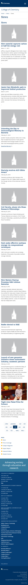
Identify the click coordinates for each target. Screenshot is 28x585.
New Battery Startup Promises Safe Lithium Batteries (10, 282)
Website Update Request (7, 544)
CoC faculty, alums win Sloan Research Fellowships (13, 208)
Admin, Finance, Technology (8, 523)
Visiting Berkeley (6, 558)
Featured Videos (7, 451)
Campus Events (5, 554)
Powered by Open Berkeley (20, 572)
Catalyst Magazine (8, 445)
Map (2, 483)
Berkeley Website (6, 548)
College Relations (5, 527)
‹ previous (13, 423)
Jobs (2, 538)
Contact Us (4, 529)
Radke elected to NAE (10, 324)
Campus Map (4, 556)
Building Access (5, 525)
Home (2, 13)
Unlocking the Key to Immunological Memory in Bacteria (12, 130)
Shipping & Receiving (6, 540)
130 (24, 427)
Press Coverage (7, 443)
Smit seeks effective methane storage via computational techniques (13, 245)
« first (7, 423)
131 (7, 431)
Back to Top (24, 583)
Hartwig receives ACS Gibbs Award (13, 171)
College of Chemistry (10, 9)
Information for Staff (6, 534)
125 (25, 424)
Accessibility (23, 574)
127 (11, 427)
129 (20, 427)
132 (12, 431)
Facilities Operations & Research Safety (11, 532)
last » (23, 430)
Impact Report (7, 448)
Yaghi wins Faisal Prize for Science (12, 403)
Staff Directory (5, 542)
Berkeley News (5, 550)
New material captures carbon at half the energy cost (14, 44)
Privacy (24, 578)
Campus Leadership (6, 552)
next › (18, 430)
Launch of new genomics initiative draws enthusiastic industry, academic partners (13, 359)
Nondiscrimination (22, 576)
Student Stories (7, 454)
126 (6, 427)
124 (20, 424)
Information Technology (7, 536)
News (7, 13)
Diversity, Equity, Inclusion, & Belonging (11, 531)
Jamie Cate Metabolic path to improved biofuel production (13, 88)
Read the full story (6, 146)
